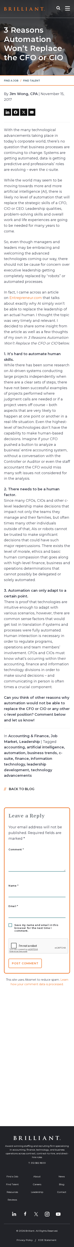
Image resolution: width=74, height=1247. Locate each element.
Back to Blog (21, 789)
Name (13, 885)
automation (14, 753)
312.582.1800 (38, 1162)
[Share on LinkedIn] (7, 112)
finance (22, 758)
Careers (37, 1184)
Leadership (29, 742)
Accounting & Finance (28, 736)
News (62, 1176)
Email (13, 906)
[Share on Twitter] (23, 112)
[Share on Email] (31, 112)
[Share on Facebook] (15, 112)
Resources (12, 1192)
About (37, 1176)
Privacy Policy (25, 1240)
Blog (61, 1184)
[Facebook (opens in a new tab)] (25, 1214)
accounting (14, 747)
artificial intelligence (45, 747)
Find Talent (31, 80)
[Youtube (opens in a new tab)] (58, 1214)
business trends (42, 753)
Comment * (16, 849)
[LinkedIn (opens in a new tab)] (14, 1214)
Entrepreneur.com (25, 298)
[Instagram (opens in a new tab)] (47, 1214)
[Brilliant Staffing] (24, 9)
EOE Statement (47, 1240)
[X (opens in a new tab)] (36, 1214)
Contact (61, 1192)
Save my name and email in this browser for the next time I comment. (36, 928)
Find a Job (11, 80)
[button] (60, 9)
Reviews (12, 1199)
